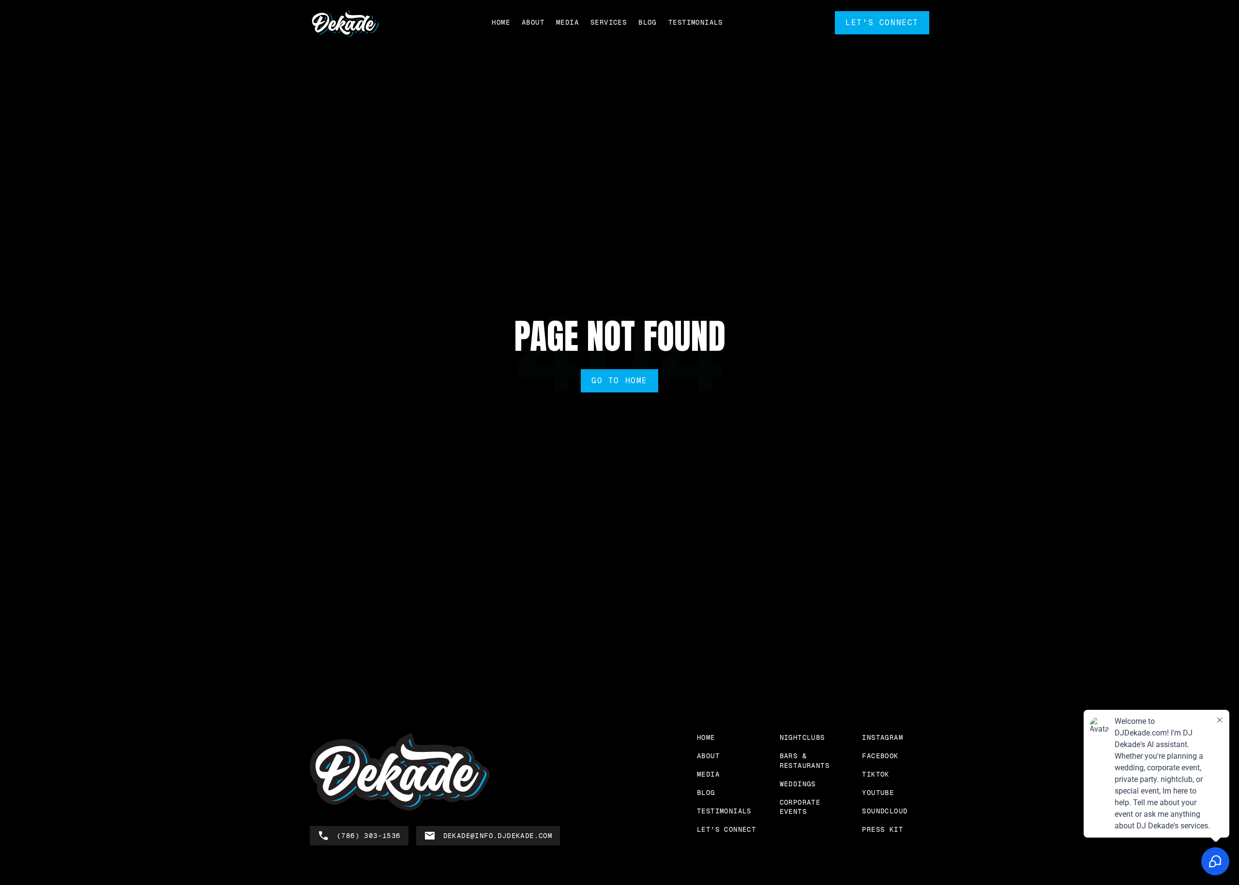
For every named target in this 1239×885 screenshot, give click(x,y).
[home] (345, 23)
